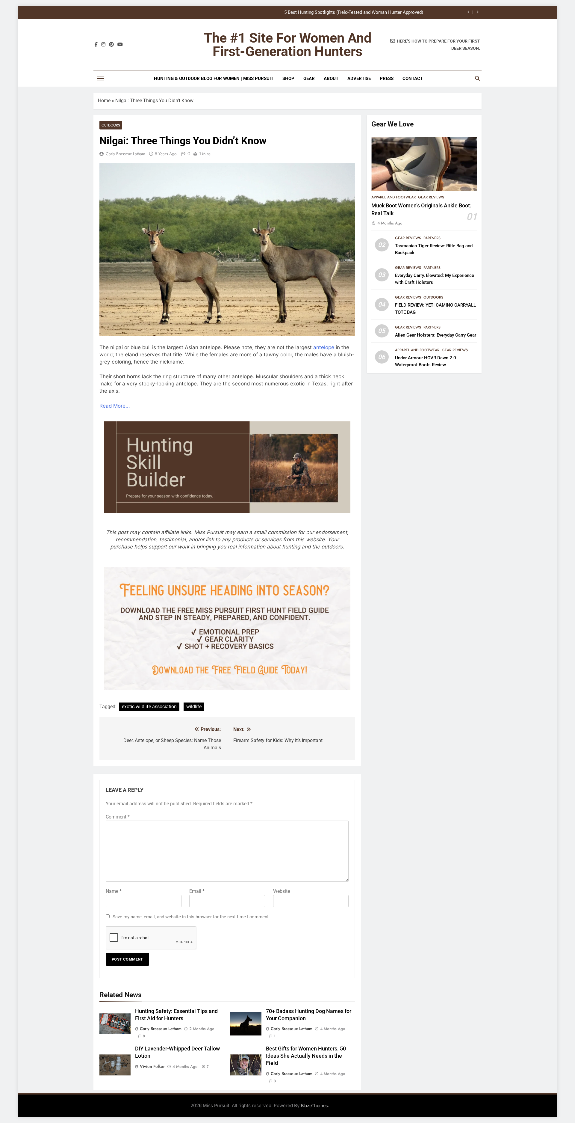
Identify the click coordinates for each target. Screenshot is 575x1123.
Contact (412, 78)
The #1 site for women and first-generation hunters (287, 44)
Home (104, 100)
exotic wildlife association (149, 706)
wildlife (194, 706)
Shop (288, 78)
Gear (309, 78)
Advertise (359, 78)
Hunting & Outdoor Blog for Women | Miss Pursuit (213, 78)
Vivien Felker (152, 1066)
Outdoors (111, 125)
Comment (118, 817)
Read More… (114, 406)
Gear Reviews (431, 197)
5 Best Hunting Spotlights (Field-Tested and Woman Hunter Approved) (353, 12)
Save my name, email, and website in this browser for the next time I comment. (191, 916)
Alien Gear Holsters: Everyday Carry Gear (435, 335)
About (331, 78)
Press (387, 78)
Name (114, 891)
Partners (432, 238)
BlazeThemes (314, 1105)
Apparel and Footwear (393, 197)
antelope (323, 347)
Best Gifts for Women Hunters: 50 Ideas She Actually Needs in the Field (306, 1056)
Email (197, 891)
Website (281, 891)
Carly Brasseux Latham (125, 154)
